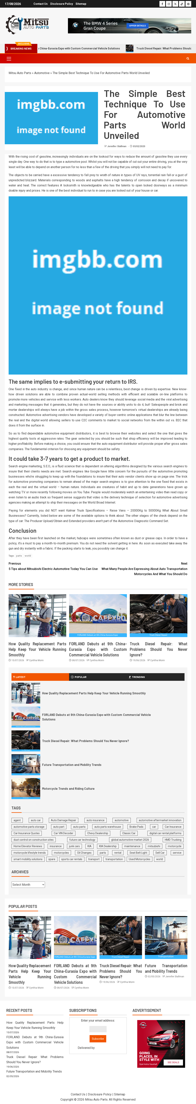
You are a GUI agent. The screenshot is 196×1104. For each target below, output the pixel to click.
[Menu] (8, 58)
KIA (89, 846)
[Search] (187, 58)
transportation (114, 859)
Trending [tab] (138, 677)
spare (51, 859)
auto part (58, 826)
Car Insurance (173, 826)
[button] (8, 58)
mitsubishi (154, 846)
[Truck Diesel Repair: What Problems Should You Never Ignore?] (158, 615)
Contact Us (40, 3)
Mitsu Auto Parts (20, 73)
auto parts (79, 826)
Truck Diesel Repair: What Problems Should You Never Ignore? (158, 649)
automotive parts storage (29, 826)
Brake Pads (136, 826)
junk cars (74, 846)
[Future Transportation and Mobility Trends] (25, 764)
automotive (122, 820)
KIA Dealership (108, 846)
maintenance (132, 846)
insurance (56, 846)
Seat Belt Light (138, 852)
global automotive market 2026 (130, 839)
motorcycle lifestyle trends (30, 852)
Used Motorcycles (139, 859)
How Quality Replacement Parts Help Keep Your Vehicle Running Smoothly (37, 649)
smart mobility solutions (28, 859)
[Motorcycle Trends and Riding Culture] (25, 788)
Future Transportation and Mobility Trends (71, 764)
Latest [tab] (20, 677)
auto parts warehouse (107, 826)
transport (94, 859)
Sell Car (160, 852)
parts (19, 555)
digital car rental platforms (165, 833)
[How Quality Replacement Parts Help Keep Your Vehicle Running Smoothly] (37, 615)
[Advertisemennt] (129, 25)
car (154, 826)
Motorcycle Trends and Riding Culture (68, 788)
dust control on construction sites (34, 839)
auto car (36, 820)
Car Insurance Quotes (27, 833)
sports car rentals (71, 859)
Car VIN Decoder (63, 833)
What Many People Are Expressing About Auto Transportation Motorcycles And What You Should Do (144, 569)
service (177, 852)
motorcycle (174, 846)
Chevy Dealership (97, 833)
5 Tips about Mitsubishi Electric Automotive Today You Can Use (53, 566)
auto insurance (96, 820)
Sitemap (81, 3)
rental (117, 852)
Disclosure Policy (61, 3)
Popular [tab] (81, 677)
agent (17, 820)
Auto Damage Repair (63, 820)
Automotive (42, 73)
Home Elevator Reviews (28, 846)
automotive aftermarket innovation (160, 820)
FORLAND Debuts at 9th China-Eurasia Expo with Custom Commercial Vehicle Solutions (98, 649)
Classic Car (129, 833)
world (28, 555)
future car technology (82, 839)
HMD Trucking (173, 839)
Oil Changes (84, 852)
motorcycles (61, 852)
